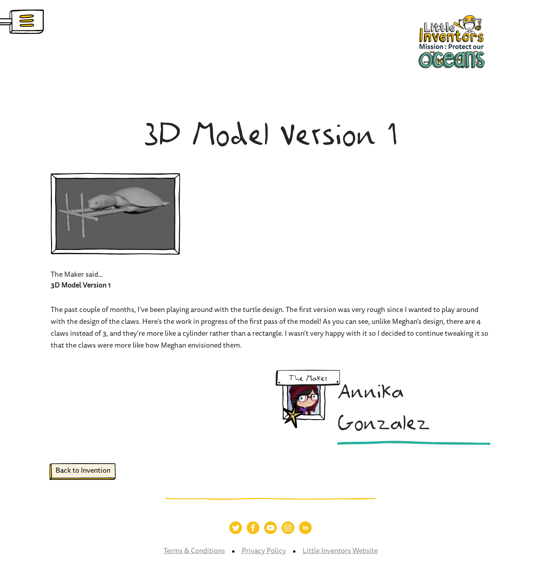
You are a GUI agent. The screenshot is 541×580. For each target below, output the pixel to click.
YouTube (270, 527)
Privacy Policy (264, 551)
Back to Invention (82, 471)
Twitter (235, 527)
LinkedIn (305, 527)
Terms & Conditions (194, 551)
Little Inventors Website (340, 551)
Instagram (288, 527)
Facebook (253, 527)
